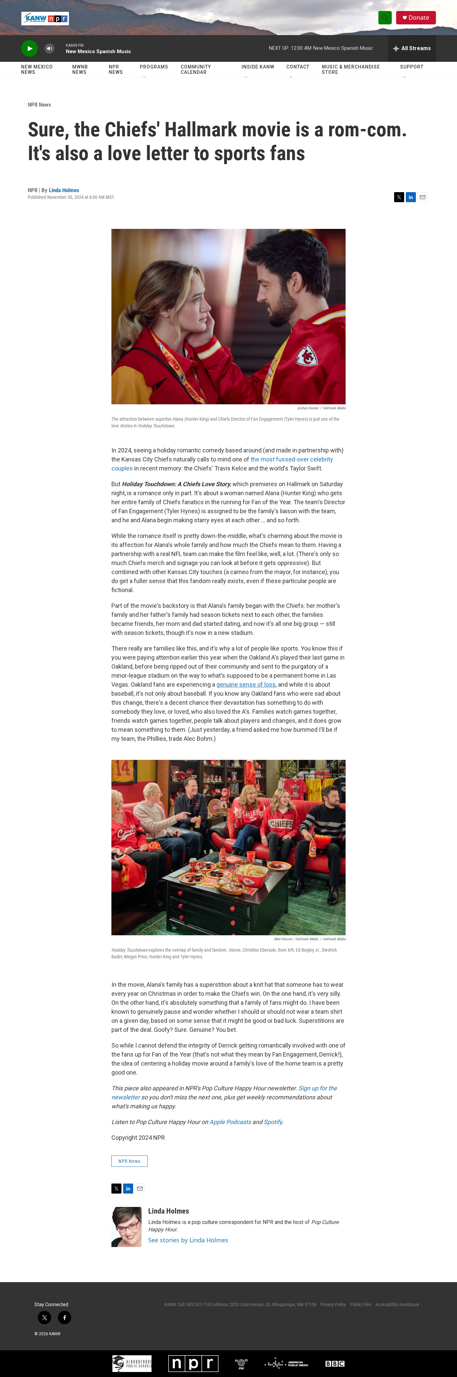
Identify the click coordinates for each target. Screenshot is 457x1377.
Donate (418, 17)
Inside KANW (258, 67)
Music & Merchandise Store (351, 69)
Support (412, 67)
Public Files (360, 1304)
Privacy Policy (333, 1304)
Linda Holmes (64, 190)
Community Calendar (196, 69)
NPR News (116, 69)
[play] (29, 48)
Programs (154, 67)
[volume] (49, 48)
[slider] (60, 48)
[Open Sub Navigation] (145, 77)
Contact (297, 67)
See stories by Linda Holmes (188, 1240)
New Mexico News (37, 69)
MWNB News (80, 69)
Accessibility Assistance (397, 1304)
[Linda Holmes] (126, 1227)
